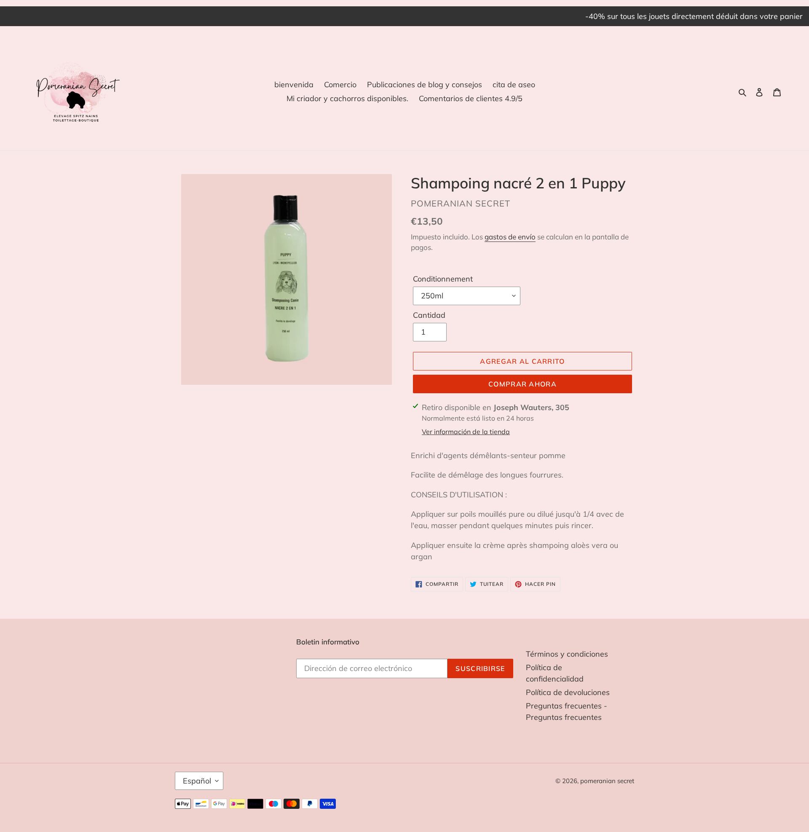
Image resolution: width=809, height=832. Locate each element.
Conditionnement (443, 279)
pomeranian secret (607, 781)
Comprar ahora (522, 384)
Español (197, 781)
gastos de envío (510, 236)
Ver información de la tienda (466, 431)
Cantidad (429, 315)
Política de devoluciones (568, 692)
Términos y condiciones (567, 654)
